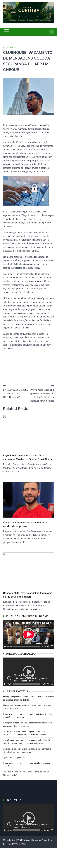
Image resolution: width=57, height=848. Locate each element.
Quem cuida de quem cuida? (15, 757)
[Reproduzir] (5, 646)
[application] (28, 634)
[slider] (26, 646)
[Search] (51, 31)
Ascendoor (46, 840)
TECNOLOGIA (10, 48)
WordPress (20, 844)
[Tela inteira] (52, 646)
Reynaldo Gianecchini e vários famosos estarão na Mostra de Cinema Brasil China (27, 457)
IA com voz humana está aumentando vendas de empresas (25, 524)
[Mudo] (48, 646)
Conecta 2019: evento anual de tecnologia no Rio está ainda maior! (27, 594)
